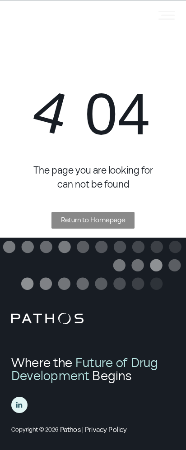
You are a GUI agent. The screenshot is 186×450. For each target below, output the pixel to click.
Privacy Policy (106, 430)
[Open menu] (166, 15)
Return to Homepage (93, 220)
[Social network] (19, 406)
